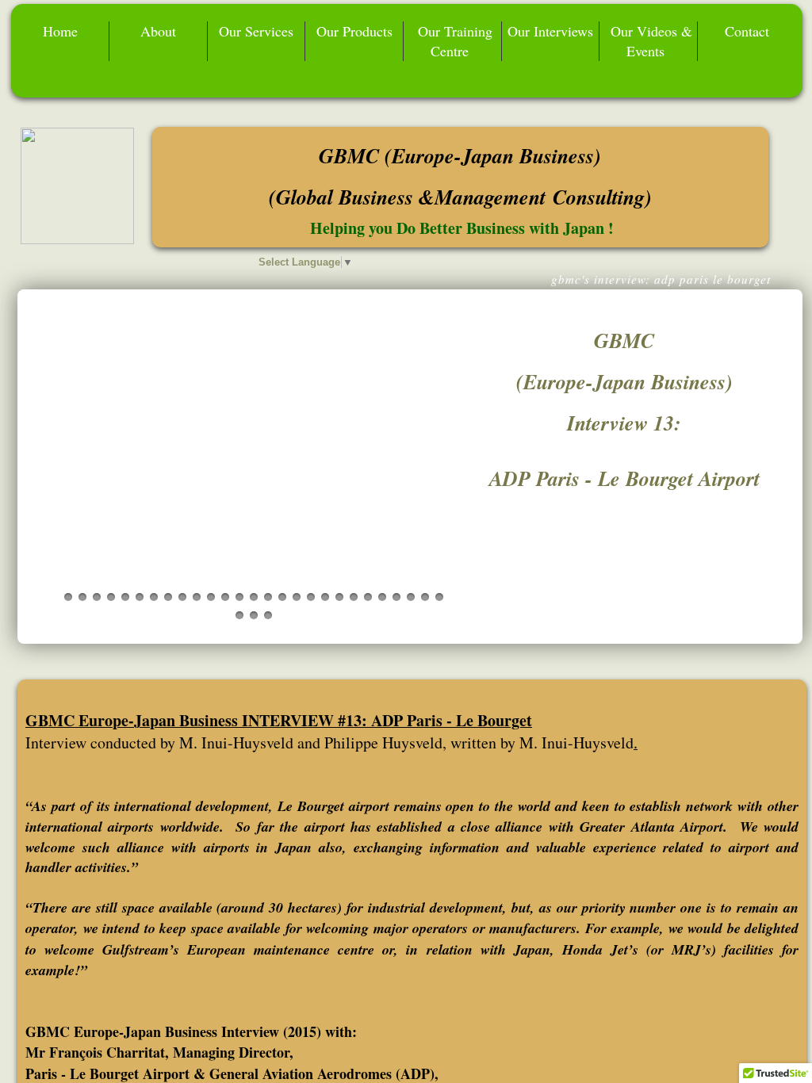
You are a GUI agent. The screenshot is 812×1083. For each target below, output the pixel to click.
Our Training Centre (455, 40)
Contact (747, 30)
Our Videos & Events (651, 40)
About (158, 30)
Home (60, 30)
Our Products (354, 30)
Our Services (256, 30)
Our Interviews (550, 30)
